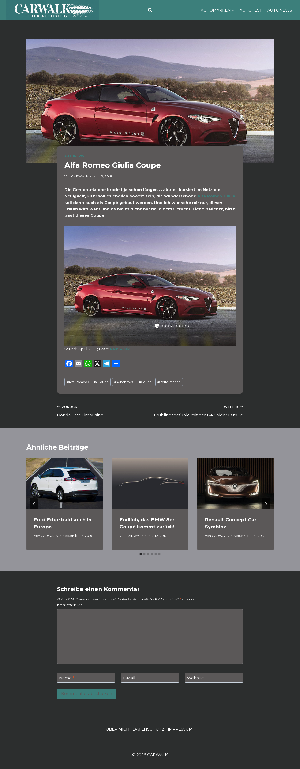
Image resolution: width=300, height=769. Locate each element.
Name (66, 678)
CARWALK (79, 176)
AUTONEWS (279, 10)
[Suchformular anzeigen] (150, 10)
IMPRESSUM (180, 729)
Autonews (123, 382)
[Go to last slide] (34, 503)
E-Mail (130, 678)
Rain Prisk (120, 349)
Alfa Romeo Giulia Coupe (88, 382)
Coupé (145, 382)
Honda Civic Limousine (80, 411)
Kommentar (71, 605)
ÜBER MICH (117, 729)
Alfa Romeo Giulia (216, 196)
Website (195, 678)
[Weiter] (266, 503)
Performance (169, 382)
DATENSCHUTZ (149, 729)
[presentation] (64, 483)
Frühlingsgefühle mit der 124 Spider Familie (198, 411)
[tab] (140, 554)
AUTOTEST (251, 10)
